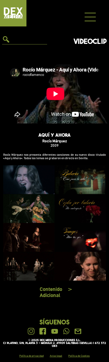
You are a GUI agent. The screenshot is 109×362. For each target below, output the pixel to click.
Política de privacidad (31, 356)
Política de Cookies (79, 356)
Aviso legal (56, 356)
